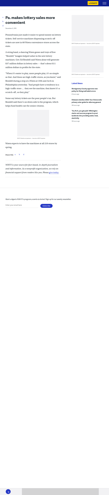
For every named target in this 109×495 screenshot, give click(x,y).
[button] (8, 491)
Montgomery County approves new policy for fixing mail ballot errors (85, 89)
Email (24, 154)
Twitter (19, 154)
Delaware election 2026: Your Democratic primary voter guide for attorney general (87, 101)
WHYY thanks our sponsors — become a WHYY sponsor (31, 138)
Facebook (15, 154)
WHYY (8, 3)
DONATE (93, 3)
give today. (54, 172)
